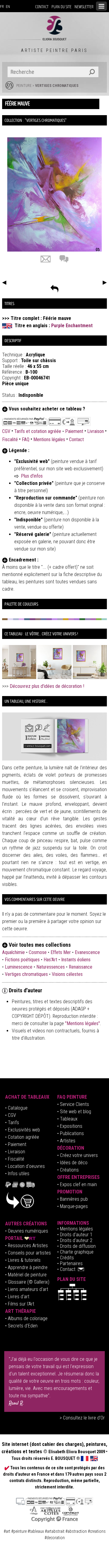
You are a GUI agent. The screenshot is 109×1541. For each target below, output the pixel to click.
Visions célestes (67, 974)
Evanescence (87, 952)
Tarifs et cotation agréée (37, 431)
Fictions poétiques (22, 960)
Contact (76, 439)
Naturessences (50, 967)
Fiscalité (10, 439)
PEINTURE (23, 86)
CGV (7, 431)
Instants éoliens (76, 960)
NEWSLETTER (84, 7)
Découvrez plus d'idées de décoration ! (47, 686)
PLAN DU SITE (61, 7)
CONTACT (41, 7)
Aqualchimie (13, 952)
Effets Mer (61, 952)
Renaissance (80, 967)
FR (2, 7)
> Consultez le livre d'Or (82, 1418)
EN (8, 7)
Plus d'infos (32, 476)
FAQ (25, 439)
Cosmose (38, 952)
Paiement (74, 431)
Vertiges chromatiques (56, 86)
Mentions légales (49, 439)
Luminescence (18, 967)
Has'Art (50, 960)
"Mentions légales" (82, 1023)
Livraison (95, 431)
